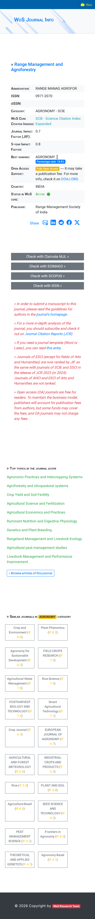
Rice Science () (53, 681)
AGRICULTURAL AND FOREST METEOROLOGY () (20, 764)
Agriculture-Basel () (20, 806)
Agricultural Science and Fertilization (36, 503)
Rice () (19, 785)
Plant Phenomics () (53, 630)
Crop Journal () (20, 732)
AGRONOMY (47, 616)
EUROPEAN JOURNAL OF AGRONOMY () (53, 737)
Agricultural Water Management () (19, 683)
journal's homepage (51, 314)
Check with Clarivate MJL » (47, 256)
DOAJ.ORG (69, 179)
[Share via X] (77, 222)
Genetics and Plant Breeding (29, 530)
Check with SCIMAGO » (47, 266)
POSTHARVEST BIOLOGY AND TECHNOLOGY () (20, 709)
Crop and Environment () (20, 632)
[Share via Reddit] (61, 222)
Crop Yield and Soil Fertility (28, 494)
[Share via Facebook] (69, 222)
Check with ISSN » (47, 285)
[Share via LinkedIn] (53, 222)
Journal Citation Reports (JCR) (48, 334)
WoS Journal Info (34, 20)
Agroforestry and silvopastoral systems (37, 486)
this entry (53, 348)
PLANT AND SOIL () (53, 787)
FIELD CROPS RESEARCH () (53, 656)
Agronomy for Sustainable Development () (20, 658)
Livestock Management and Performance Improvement (39, 559)
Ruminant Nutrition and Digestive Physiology (42, 521)
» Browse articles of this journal (30, 573)
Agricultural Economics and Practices (36, 512)
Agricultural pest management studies (37, 547)
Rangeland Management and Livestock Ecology (44, 539)
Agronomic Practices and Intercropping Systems (44, 477)
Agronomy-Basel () (52, 857)
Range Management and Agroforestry (37, 67)
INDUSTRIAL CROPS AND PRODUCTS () (53, 764)
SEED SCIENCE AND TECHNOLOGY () (52, 811)
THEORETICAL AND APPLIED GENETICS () (19, 860)
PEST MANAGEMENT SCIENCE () (19, 836)
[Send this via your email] (45, 222)
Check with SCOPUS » (47, 276)
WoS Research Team (66, 906)
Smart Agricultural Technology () (52, 709)
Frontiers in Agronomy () (52, 834)
